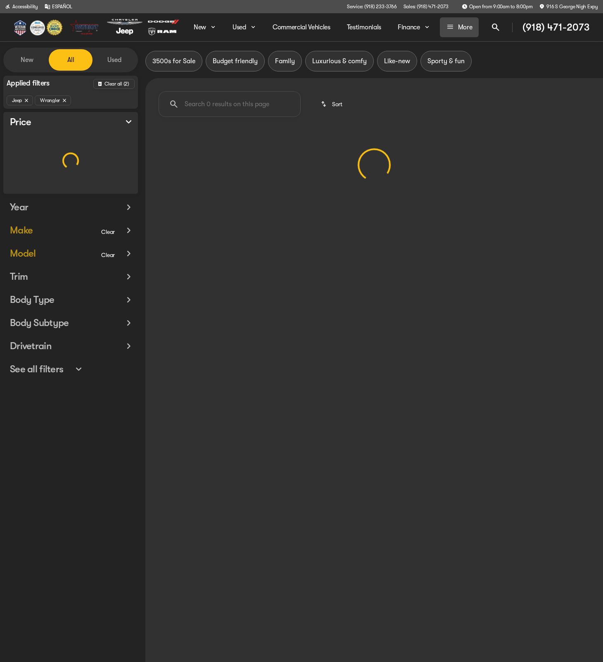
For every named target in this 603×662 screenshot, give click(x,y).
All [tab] (70, 60)
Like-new (397, 61)
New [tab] (27, 60)
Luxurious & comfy (339, 61)
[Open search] (495, 27)
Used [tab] (114, 60)
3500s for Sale (173, 61)
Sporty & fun (446, 61)
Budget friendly (235, 61)
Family (285, 61)
